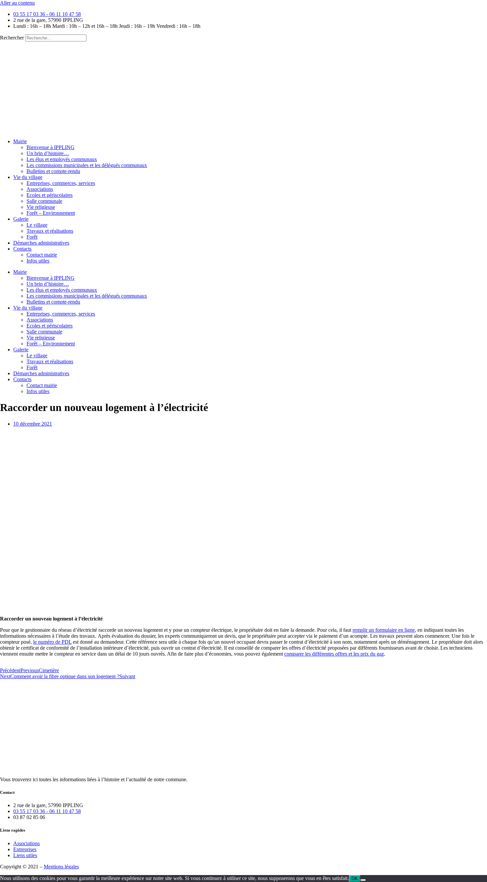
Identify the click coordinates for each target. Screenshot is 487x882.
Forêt (32, 237)
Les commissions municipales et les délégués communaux (87, 165)
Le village (37, 225)
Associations (40, 189)
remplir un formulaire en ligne (383, 630)
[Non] (363, 880)
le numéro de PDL (52, 642)
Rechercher (12, 37)
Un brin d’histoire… (48, 153)
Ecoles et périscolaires (50, 195)
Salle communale (44, 201)
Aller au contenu (17, 3)
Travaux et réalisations (50, 231)
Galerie (20, 219)
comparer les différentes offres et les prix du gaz (334, 654)
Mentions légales (61, 866)
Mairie (20, 141)
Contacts (22, 249)
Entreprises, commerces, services (61, 183)
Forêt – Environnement (51, 213)
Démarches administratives (41, 243)
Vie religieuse (41, 207)
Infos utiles (38, 261)
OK (355, 878)
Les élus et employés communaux (62, 159)
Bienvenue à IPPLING (51, 147)
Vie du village (27, 177)
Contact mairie (42, 255)
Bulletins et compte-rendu (53, 171)
